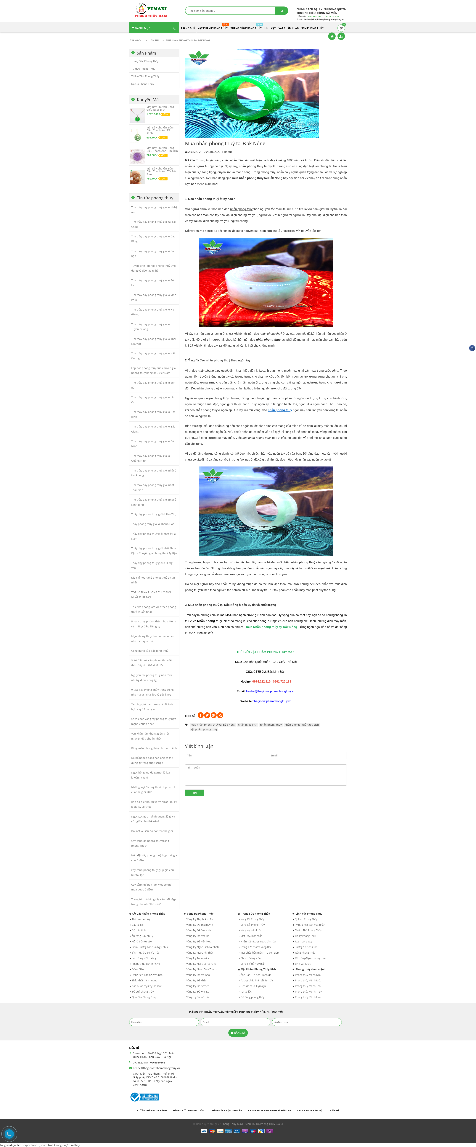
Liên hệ (334, 1110)
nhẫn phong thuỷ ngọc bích (301, 724)
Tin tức (228, 152)
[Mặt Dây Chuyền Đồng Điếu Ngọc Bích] (137, 115)
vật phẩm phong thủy (204, 729)
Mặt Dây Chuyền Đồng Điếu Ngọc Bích (160, 108)
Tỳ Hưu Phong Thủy (143, 68)
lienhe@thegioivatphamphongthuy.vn (156, 1068)
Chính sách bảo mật (310, 1110)
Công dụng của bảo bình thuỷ (149, 650)
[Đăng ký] (341, 36)
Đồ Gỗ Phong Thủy (142, 83)
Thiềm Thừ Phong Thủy (145, 76)
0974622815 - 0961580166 (149, 1062)
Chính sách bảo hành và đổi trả (269, 1110)
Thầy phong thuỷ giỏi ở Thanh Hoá (152, 524)
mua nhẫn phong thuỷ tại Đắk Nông (213, 724)
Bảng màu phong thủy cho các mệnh (154, 748)
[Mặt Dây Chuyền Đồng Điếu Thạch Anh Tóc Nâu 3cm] (137, 176)
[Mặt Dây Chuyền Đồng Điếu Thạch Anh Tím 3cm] (137, 156)
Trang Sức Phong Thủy (145, 61)
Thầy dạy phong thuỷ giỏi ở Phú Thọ (153, 514)
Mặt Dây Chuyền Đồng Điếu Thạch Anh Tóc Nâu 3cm (162, 171)
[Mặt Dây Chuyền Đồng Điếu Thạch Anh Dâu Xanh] (137, 135)
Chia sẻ (190, 716)
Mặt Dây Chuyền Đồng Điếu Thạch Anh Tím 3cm (162, 149)
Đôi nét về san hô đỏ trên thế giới (152, 831)
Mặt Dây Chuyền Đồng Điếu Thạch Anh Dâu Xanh (160, 130)
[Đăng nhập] (332, 36)
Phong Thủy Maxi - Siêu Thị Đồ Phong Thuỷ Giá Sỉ (252, 1124)
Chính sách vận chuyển (226, 1110)
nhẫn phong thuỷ (280, 410)
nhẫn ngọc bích (247, 724)
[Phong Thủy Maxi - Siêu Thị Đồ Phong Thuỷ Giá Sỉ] (152, 10)
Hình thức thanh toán (188, 1110)
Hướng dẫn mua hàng (152, 1110)
